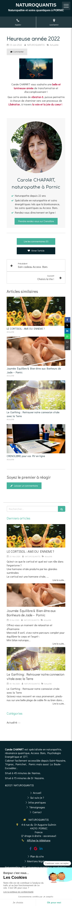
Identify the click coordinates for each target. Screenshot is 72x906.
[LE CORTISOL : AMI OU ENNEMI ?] (36, 311)
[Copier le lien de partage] (67, 347)
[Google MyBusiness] (35, 849)
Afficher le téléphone (38, 840)
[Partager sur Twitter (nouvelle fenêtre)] (67, 325)
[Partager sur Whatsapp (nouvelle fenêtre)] (67, 336)
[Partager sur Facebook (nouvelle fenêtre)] (67, 320)
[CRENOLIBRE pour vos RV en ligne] (36, 438)
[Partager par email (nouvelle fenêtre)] (67, 342)
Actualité (12, 722)
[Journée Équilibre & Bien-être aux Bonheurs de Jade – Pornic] (36, 351)
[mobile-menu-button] (66, 6)
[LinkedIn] (41, 849)
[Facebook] (30, 849)
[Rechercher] (61, 509)
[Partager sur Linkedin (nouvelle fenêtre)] (67, 331)
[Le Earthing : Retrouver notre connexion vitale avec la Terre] (36, 395)
